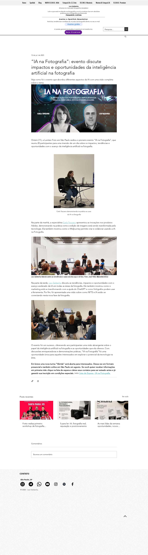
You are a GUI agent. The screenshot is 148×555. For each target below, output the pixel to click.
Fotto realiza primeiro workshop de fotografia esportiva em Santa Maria (34, 424)
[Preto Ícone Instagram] (56, 484)
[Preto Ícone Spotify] (64, 484)
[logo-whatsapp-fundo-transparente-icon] (39, 484)
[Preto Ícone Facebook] (72, 484)
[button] (125, 36)
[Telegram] (31, 484)
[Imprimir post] (38, 381)
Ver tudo (125, 396)
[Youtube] (47, 484)
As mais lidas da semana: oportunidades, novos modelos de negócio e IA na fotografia (111, 424)
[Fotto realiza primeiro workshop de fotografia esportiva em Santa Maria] (36, 410)
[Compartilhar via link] (32, 381)
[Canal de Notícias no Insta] (22, 484)
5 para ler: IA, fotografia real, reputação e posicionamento (73, 424)
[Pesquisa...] (126, 29)
